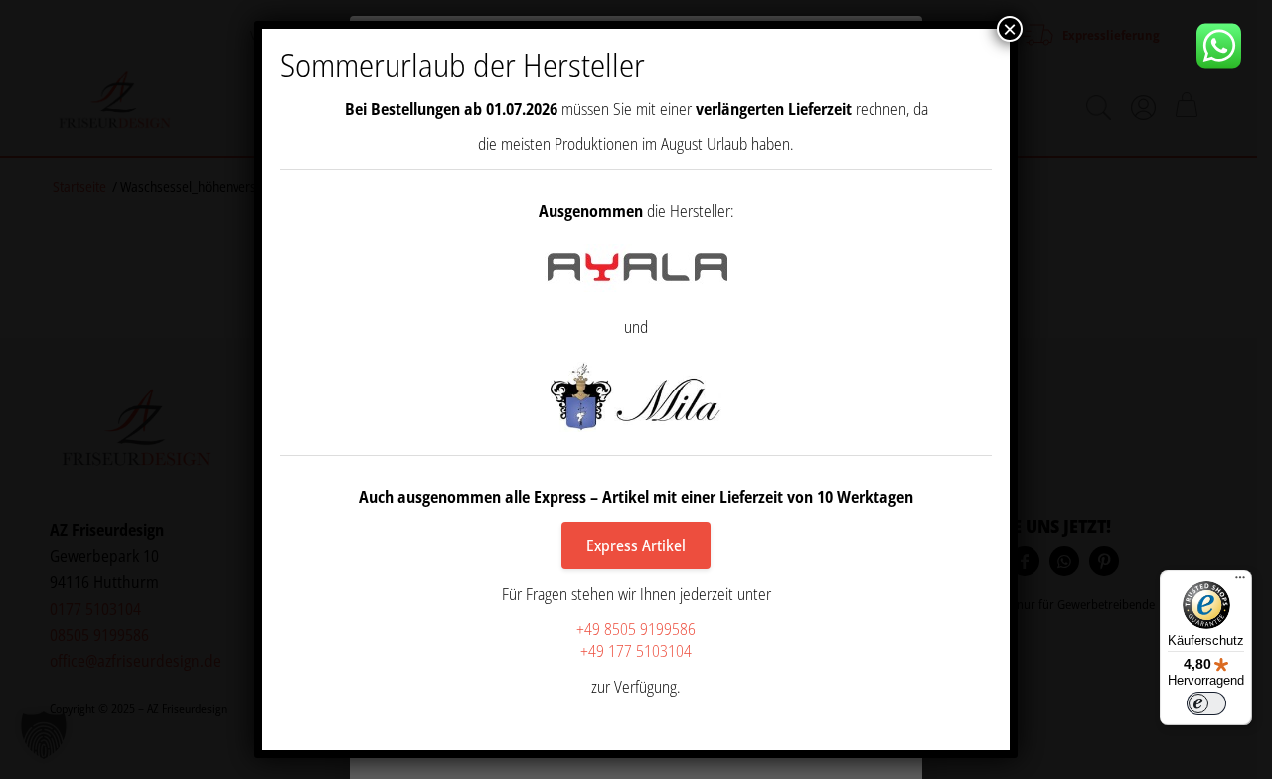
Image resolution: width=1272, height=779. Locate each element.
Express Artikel (636, 545)
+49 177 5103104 (636, 651)
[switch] (1206, 703)
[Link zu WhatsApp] (1226, 46)
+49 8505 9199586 (636, 629)
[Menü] (1240, 582)
